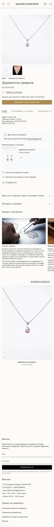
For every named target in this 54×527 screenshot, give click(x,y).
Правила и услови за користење (15, 517)
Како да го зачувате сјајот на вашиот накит (23, 195)
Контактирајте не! (34, 139)
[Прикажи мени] (3, 4)
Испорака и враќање (12, 203)
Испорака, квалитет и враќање (14, 508)
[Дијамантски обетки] (9, 158)
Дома (4, 78)
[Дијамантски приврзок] (27, 322)
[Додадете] (21, 157)
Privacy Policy (39, 471)
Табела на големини (14, 92)
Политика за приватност (12, 512)
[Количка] (50, 4)
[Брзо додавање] (5, 357)
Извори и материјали (12, 211)
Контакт (5, 521)
